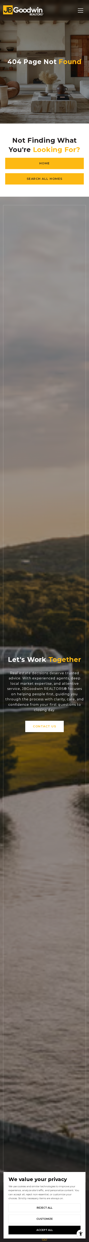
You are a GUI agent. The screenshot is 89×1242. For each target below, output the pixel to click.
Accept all (44, 1229)
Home (44, 163)
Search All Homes (45, 179)
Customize (44, 1218)
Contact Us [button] (44, 726)
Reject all (44, 1207)
